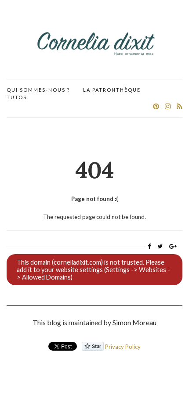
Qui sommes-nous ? (38, 90)
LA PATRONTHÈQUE (112, 90)
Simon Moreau (134, 322)
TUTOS (17, 97)
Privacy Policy (123, 346)
